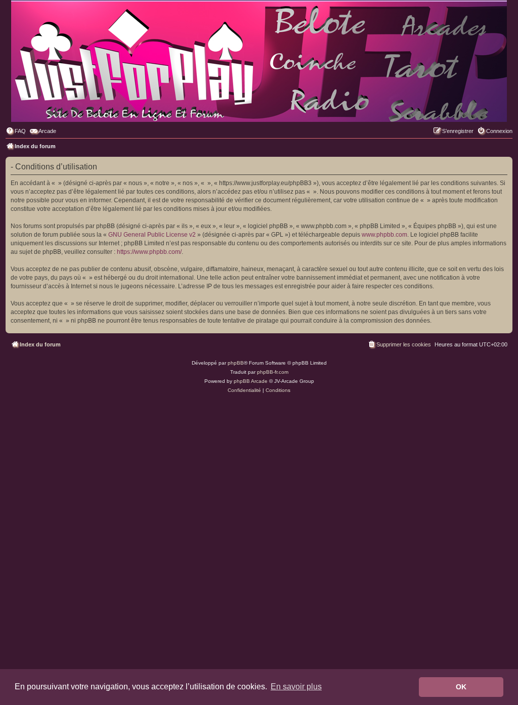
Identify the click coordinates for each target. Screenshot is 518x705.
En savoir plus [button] (296, 686)
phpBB (236, 363)
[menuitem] (16, 131)
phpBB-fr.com (272, 372)
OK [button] (461, 687)
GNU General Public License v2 (152, 234)
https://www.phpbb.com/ (149, 251)
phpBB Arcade (251, 381)
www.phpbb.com (384, 234)
